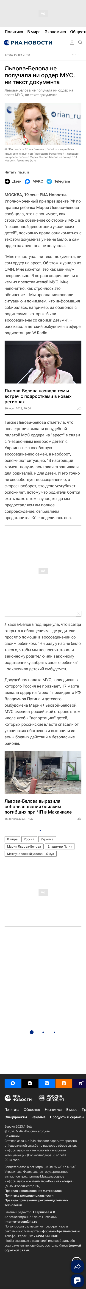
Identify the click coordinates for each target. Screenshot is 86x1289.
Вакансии (12, 1136)
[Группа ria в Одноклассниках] (63, 1083)
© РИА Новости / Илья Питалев (24, 149)
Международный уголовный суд (30, 854)
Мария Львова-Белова (24, 846)
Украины (13, 447)
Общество (32, 1110)
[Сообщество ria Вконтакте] (47, 1083)
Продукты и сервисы (67, 1117)
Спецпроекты (16, 1117)
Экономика (53, 1110)
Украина (47, 839)
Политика (12, 1110)
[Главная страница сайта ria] (27, 42)
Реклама (38, 1117)
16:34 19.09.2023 (17, 55)
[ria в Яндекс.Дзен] (30, 1083)
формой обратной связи (61, 1231)
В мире (12, 839)
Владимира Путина (23, 698)
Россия (29, 839)
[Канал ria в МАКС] (13, 1083)
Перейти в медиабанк (60, 149)
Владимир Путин (59, 846)
